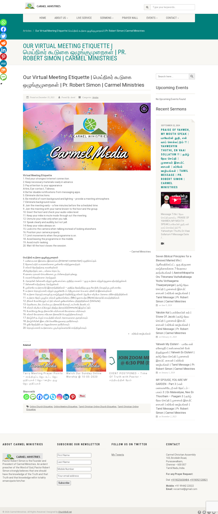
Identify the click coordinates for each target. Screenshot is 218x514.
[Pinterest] (73, 397)
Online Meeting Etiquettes (65, 406)
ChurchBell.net (65, 512)
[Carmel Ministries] (50, 6)
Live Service (84, 17)
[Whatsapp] (26, 397)
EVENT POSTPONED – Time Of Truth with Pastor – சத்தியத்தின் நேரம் (128, 377)
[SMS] (33, 397)
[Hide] (1, 83)
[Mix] (3, 70)
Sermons (105, 17)
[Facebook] (40, 397)
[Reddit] (3, 42)
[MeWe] (3, 63)
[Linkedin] (66, 397)
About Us (60, 17)
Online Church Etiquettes (41, 406)
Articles (95, 97)
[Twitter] (46, 397)
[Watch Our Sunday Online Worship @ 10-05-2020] (86, 360)
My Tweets (118, 454)
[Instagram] (60, 397)
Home (42, 17)
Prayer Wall (130, 17)
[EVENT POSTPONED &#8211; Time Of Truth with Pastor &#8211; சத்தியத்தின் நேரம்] (129, 360)
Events (150, 17)
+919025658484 (180, 479)
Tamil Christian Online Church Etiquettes (97, 406)
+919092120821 (199, 479)
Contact (171, 17)
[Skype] (53, 397)
